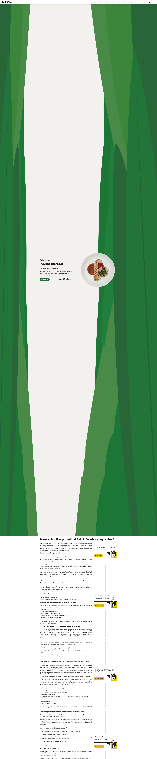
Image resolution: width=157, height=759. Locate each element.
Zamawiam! (44, 279)
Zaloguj (152, 2)
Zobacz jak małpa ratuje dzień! (50, 268)
